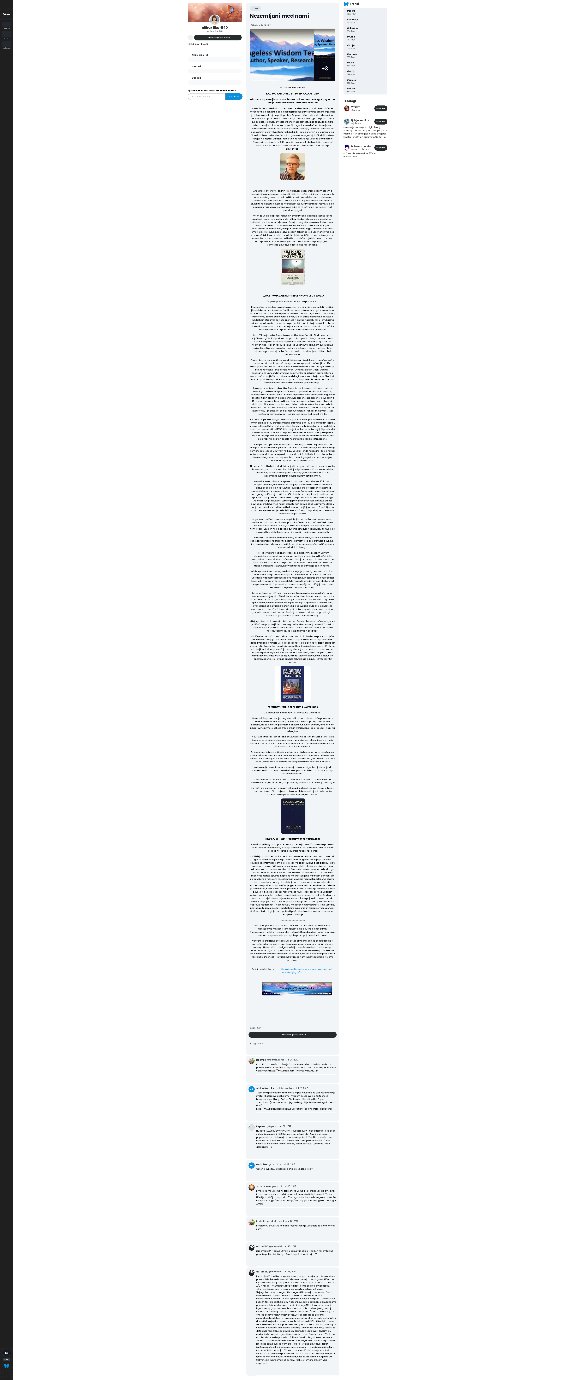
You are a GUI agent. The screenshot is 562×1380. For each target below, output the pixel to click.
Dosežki (196, 77)
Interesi (196, 66)
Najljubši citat (200, 55)
